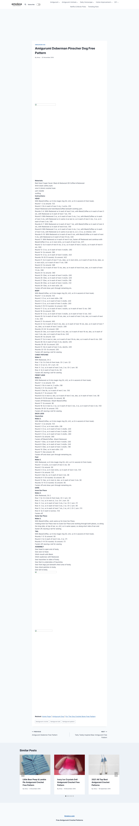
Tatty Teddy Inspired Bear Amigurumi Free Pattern (91, 734)
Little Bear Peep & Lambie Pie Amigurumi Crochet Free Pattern (34, 782)
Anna (38, 57)
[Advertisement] (69, 20)
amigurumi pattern (69, 721)
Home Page (46, 716)
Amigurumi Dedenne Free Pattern (44, 733)
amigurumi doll (55, 721)
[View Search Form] (25, 4)
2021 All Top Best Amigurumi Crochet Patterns (100, 782)
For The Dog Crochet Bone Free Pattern (81, 716)
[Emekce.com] (17, 4)
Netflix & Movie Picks (78, 7)
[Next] (116, 774)
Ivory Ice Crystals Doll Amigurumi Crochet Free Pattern (68, 782)
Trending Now (93, 7)
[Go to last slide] (22, 774)
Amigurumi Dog (40, 44)
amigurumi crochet (42, 721)
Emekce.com (69, 816)
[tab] (65, 796)
